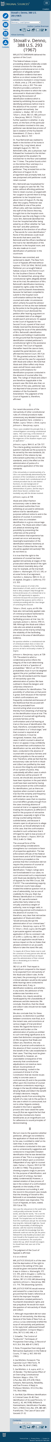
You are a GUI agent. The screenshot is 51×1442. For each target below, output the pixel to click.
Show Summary (18, 35)
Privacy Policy (35, 1438)
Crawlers (46, 9)
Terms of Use (24, 1438)
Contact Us (45, 1438)
